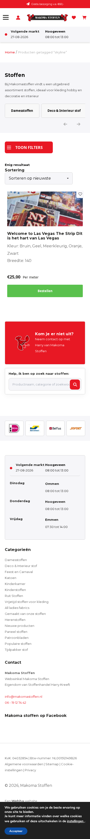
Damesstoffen (22, 110)
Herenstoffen (15, 620)
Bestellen (45, 291)
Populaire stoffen (18, 644)
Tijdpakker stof (16, 650)
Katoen (10, 578)
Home (10, 52)
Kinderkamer (15, 584)
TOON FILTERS (29, 147)
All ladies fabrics (17, 608)
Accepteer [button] (16, 831)
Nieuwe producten (19, 626)
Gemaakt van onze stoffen (25, 614)
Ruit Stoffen (14, 596)
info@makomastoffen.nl (23, 696)
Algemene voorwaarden (24, 764)
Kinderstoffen (15, 590)
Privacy (30, 770)
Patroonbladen (17, 638)
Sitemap (52, 764)
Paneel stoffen (16, 632)
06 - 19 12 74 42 (15, 702)
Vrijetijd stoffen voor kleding (26, 602)
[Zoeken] (75, 385)
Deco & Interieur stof (64, 110)
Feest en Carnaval (19, 572)
